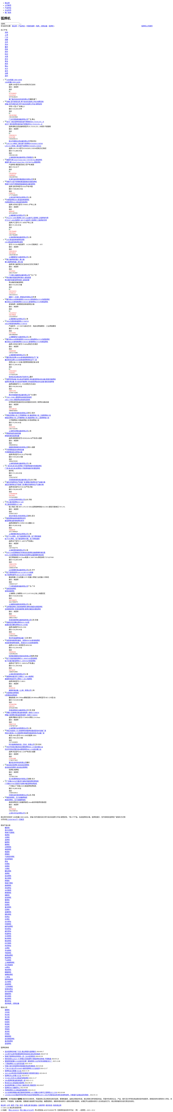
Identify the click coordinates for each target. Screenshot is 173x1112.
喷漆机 (7, 1024)
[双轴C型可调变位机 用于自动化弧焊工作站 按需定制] (24, 101)
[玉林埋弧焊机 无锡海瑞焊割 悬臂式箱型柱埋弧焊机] (23, 607)
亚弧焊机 (8, 1043)
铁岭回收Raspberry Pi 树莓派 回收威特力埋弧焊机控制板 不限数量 (28, 1059)
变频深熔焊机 (9, 591)
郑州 (6, 52)
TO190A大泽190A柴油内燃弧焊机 (17, 1078)
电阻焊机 (8, 849)
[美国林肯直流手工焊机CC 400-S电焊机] (19, 676)
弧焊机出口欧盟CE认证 (13, 1071)
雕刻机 (7, 828)
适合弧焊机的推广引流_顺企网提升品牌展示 (20, 1051)
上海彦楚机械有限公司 (17, 550)
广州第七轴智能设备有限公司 (19, 275)
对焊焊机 (8, 847)
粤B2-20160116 (14, 1110)
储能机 (7, 895)
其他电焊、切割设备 (12, 1003)
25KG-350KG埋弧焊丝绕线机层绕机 (17, 400)
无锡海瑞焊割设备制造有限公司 (20, 620)
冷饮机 (7, 1012)
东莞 (6, 56)
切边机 (7, 1027)
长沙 (6, 68)
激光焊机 (8, 878)
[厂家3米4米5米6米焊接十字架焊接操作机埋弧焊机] (23, 466)
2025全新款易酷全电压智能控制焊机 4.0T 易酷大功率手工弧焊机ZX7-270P (31, 1092)
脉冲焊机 (8, 938)
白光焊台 (8, 921)
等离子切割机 (9, 832)
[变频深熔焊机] (10, 588)
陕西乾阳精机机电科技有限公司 (20, 656)
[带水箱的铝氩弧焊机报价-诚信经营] (18, 277)
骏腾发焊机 (9, 974)
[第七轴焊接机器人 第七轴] (14, 259)
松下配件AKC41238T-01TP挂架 (18, 575)
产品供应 (8, 8)
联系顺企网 (57, 1105)
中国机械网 (30, 26)
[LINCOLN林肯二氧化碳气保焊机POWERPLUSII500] (24, 143)
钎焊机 (7, 864)
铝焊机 (7, 905)
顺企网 (7, 3)
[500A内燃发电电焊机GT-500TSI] (17, 321)
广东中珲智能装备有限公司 (18, 119)
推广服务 (8, 12)
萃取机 (7, 1029)
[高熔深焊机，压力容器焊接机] (16, 797)
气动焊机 (8, 960)
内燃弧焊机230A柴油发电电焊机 (16, 1090)
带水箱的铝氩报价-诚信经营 (17, 280)
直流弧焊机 (9, 1041)
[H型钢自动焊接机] (12, 693)
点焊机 (7, 837)
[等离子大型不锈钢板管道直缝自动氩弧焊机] (21, 182)
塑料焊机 (8, 914)
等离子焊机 (9, 883)
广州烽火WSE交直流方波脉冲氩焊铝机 (21, 783)
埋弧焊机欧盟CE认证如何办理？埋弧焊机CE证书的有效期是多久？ (28, 1061)
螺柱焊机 (8, 871)
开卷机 (7, 1034)
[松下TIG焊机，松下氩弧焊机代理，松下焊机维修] (23, 536)
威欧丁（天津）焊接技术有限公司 (21, 297)
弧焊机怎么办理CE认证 (13, 1075)
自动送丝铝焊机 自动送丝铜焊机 (16, 767)
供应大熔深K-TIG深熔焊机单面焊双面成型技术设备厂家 (24, 733)
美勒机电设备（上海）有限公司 (20, 690)
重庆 (6, 47)
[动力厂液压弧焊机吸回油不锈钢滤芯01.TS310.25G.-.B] (24, 122)
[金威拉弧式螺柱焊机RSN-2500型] (17, 622)
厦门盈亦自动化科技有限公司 (19, 99)
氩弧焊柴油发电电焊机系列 (14, 521)
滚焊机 (7, 873)
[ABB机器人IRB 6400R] (13, 80)
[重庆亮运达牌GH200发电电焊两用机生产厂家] (21, 357)
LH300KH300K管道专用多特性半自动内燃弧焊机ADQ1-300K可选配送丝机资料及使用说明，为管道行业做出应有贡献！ (47, 1095)
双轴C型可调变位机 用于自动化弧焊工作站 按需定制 (23, 104)
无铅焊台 (8, 888)
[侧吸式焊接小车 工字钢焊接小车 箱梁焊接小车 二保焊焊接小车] (28, 415)
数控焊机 (8, 941)
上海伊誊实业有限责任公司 (18, 728)
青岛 (6, 61)
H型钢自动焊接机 (11, 695)
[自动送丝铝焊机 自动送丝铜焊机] (17, 765)
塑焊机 (7, 844)
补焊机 (7, 919)
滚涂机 (7, 1031)
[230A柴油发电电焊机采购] (14, 239)
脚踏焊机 (8, 972)
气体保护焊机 (9, 856)
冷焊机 (7, 869)
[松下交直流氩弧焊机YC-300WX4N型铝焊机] (21, 658)
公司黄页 (8, 5)
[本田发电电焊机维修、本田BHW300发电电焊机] (22, 640)
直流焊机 (8, 907)
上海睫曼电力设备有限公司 (18, 257)
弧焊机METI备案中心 (12, 1088)
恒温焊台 (8, 933)
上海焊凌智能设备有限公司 (18, 463)
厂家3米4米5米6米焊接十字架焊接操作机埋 (22, 468)
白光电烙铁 (9, 965)
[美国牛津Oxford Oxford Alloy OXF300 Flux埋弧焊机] (23, 160)
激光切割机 (9, 830)
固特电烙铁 (9, 979)
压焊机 (7, 909)
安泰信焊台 (9, 989)
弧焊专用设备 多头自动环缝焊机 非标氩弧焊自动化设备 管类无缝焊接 (29, 382)
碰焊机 (7, 842)
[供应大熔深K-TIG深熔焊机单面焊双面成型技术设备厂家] (25, 731)
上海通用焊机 (9, 962)
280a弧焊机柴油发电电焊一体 (15, 1080)
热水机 (7, 1015)
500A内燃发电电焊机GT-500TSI (16, 324)
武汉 (6, 59)
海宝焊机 (8, 984)
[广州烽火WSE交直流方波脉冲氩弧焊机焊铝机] (22, 781)
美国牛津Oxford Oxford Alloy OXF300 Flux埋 (23, 162)
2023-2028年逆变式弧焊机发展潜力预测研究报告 (22, 1073)
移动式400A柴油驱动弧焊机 (14, 1083)
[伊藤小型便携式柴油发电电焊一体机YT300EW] (22, 712)
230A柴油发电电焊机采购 (14, 242)
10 (15, 819)
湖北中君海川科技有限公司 (18, 516)
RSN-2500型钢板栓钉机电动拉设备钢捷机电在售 (24, 555)
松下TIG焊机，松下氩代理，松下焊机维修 (22, 539)
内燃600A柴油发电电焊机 (16, 202)
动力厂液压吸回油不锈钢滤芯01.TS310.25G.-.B (23, 124)
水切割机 (8, 890)
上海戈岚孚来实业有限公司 (18, 197)
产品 (17, 1105)
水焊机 (7, 948)
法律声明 (41, 1105)
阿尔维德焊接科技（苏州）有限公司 (21, 744)
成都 (6, 40)
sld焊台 (7, 967)
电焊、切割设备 (41, 26)
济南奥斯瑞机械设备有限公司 (19, 480)
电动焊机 (8, 998)
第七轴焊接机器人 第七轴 (14, 262)
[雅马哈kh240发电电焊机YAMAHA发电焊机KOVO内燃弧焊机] (27, 299)
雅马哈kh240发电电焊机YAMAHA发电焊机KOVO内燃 (26, 302)
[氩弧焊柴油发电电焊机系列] (15, 518)
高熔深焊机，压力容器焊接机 (15, 800)
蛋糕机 (7, 1010)
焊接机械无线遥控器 (12, 436)
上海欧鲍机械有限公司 (17, 355)
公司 (8, 1105)
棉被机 (7, 1019)
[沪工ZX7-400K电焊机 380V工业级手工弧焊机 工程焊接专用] (26, 218)
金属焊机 (8, 912)
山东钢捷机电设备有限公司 (18, 570)
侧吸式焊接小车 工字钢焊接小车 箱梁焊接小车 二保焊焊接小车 (27, 418)
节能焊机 (8, 953)
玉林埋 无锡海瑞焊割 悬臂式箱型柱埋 (23, 609)
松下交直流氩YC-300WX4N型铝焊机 (20, 661)
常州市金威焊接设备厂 (17, 638)
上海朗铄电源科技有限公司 (18, 604)
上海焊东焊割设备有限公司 (18, 431)
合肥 (6, 73)
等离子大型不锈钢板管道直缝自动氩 (20, 184)
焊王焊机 (8, 996)
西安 (6, 49)
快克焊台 (8, 929)
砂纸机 (7, 1022)
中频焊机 (8, 924)
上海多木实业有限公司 (17, 813)
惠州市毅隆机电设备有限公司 (19, 395)
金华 (6, 71)
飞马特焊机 (9, 986)
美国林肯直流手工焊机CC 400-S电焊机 (18, 679)
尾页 (22, 819)
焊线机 (7, 902)
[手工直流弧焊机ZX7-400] (14, 502)
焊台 (6, 861)
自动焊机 (8, 876)
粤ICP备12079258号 (27, 1110)
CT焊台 (7, 977)
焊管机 (7, 854)
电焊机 (7, 835)
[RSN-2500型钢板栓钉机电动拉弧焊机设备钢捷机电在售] (25, 552)
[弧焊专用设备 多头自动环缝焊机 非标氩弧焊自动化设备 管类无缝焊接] (30, 379)
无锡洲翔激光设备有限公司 (18, 710)
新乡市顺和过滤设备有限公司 (19, 141)
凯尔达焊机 (9, 991)
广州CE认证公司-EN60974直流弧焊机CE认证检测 (22, 1068)
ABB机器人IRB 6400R (12, 82)
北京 (6, 42)
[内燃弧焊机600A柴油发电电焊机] (17, 200)
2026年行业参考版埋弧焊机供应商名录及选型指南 (22, 1054)
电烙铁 (7, 852)
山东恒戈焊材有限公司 (17, 499)
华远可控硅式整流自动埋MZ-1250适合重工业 (23, 749)
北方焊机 (8, 982)
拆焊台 (7, 917)
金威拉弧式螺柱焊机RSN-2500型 (16, 625)
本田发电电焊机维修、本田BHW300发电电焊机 (21, 643)
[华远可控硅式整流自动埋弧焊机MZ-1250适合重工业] (24, 747)
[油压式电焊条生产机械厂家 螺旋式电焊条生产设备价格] (25, 482)
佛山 (6, 66)
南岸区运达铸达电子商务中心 (19, 377)
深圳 (6, 32)
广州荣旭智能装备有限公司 (18, 586)
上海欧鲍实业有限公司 (17, 215)
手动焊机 (8, 950)
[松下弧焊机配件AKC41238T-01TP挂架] (19, 572)
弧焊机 (51, 26)
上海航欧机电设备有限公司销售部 (21, 157)
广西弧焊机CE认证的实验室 (15, 1063)
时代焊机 (8, 943)
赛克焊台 (8, 1001)
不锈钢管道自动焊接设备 (13, 452)
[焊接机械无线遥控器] (13, 433)
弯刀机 (7, 1017)
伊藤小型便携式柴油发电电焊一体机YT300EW (21, 715)
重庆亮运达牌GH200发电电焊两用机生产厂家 (21, 360)
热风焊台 (8, 946)
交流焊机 (8, 936)
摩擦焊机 (8, 893)
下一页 (18, 819)
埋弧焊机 (8, 1036)
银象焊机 (8, 994)
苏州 (6, 44)
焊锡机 (7, 881)
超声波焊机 (9, 926)
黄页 (12, 1105)
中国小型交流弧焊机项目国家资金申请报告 (20, 1066)
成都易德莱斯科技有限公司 (18, 447)
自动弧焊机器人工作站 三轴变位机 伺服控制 (20, 1085)
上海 (6, 35)
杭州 (6, 54)
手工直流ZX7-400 (13, 504)
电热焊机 (8, 970)
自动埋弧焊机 (9, 1039)
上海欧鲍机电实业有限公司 (18, 534)
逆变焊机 (8, 897)
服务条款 (49, 1105)
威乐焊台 (8, 931)
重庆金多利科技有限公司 (17, 762)
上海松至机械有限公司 (17, 674)
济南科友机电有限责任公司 (18, 795)
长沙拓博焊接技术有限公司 (18, 779)
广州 (6, 37)
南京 (6, 64)
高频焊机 (8, 885)
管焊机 (7, 900)
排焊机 (7, 866)
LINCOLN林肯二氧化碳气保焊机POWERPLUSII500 (23, 146)
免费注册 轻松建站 (30, 1105)
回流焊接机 (9, 859)
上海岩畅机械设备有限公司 (18, 237)
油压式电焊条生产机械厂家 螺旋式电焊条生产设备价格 (24, 484)
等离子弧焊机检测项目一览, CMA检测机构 (20, 1056)
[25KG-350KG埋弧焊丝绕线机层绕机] (18, 397)
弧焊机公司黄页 (147, 26)
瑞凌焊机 (8, 958)
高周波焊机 (9, 955)
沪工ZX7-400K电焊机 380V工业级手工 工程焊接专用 (26, 220)
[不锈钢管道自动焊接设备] (14, 449)
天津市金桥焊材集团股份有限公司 (21, 179)
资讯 (21, 1105)
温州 (6, 76)
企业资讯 (8, 10)
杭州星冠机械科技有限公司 (18, 413)
